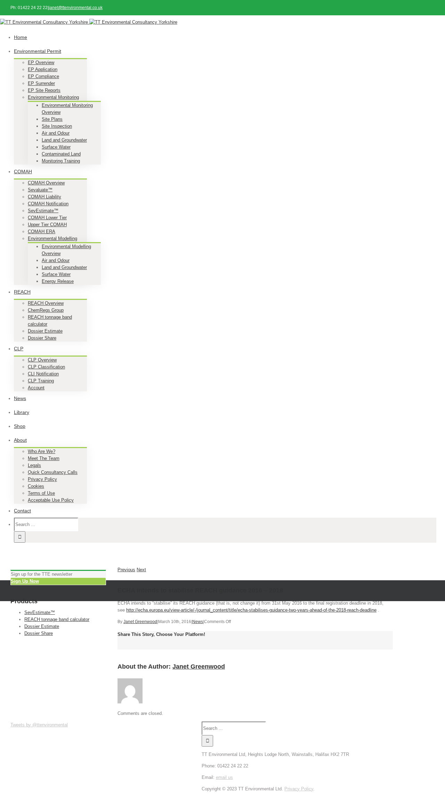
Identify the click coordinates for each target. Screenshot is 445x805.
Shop (19, 426)
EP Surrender (41, 83)
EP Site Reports (44, 90)
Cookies (36, 486)
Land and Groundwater (64, 140)
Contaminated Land (61, 154)
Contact (22, 510)
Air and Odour (56, 133)
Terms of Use (41, 493)
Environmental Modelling (52, 238)
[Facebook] (295, 796)
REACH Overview (46, 303)
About (20, 440)
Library (21, 412)
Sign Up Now (25, 581)
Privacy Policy (42, 479)
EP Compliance (43, 76)
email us (224, 777)
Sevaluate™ (40, 189)
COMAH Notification (48, 203)
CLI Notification (43, 373)
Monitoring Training (61, 161)
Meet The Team (43, 458)
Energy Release (58, 281)
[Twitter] (297, 796)
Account (36, 387)
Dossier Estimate (45, 331)
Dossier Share (42, 338)
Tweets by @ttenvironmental (39, 724)
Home (20, 37)
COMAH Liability (44, 196)
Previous (126, 569)
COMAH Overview (46, 182)
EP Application (42, 69)
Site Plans (52, 119)
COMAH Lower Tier (47, 217)
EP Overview (41, 62)
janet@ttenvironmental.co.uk (76, 7)
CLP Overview (42, 359)
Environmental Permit (37, 51)
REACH (22, 292)
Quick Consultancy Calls (53, 472)
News (20, 398)
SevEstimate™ (43, 210)
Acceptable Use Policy (51, 500)
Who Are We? (41, 451)
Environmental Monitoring (53, 97)
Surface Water (56, 147)
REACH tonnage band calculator (56, 619)
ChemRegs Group (46, 310)
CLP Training (41, 380)
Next (141, 569)
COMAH (23, 171)
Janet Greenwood (140, 621)
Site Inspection (57, 126)
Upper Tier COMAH (47, 224)
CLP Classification (46, 366)
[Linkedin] (299, 796)
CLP (18, 348)
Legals (34, 465)
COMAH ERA (41, 231)
